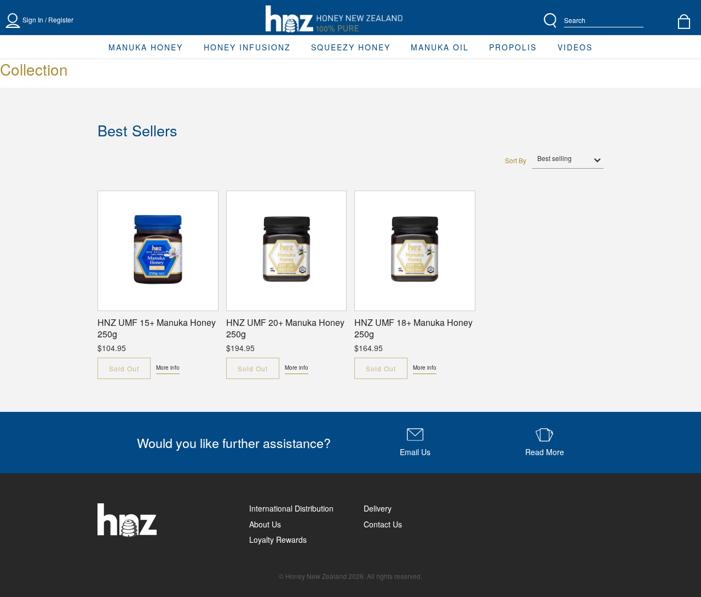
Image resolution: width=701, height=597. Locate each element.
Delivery (378, 508)
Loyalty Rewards (278, 539)
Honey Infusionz (247, 47)
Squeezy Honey (350, 47)
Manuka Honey (145, 47)
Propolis (513, 47)
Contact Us (383, 524)
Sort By (515, 160)
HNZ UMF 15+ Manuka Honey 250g (156, 328)
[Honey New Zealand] (334, 19)
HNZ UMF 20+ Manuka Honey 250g (285, 328)
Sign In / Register (47, 19)
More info (168, 367)
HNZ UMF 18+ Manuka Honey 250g (413, 328)
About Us (265, 524)
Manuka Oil (440, 47)
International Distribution (291, 508)
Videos (575, 47)
